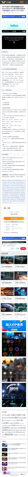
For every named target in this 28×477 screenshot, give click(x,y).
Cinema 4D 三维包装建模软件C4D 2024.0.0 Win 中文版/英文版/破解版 (17, 444)
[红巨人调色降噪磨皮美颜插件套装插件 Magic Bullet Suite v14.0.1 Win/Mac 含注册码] (7, 260)
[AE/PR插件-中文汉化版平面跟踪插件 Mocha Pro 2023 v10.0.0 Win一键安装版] (7, 291)
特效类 (17, 432)
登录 (22, 2)
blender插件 (13, 417)
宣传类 (13, 430)
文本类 (5, 432)
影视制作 (21, 430)
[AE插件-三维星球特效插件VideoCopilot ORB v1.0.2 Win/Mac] (7, 307)
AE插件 (9, 12)
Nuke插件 (9, 425)
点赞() (23, 248)
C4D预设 (16, 423)
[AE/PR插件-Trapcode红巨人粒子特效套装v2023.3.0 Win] (20, 307)
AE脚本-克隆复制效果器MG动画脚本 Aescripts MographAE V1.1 (17, 449)
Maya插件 (4, 425)
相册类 (21, 432)
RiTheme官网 (19, 176)
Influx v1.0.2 (20, 244)
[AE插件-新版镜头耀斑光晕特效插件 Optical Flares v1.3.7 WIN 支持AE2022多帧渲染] (7, 275)
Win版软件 (6, 428)
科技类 (23, 432)
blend (6, 418)
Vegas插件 (24, 425)
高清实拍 (4, 436)
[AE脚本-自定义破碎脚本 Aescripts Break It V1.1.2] (4, 454)
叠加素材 (23, 428)
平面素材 (17, 430)
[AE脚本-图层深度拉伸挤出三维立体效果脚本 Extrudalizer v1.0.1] (4, 464)
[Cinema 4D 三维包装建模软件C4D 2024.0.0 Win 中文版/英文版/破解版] (4, 445)
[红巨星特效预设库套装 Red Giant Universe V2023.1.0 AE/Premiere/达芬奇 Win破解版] (20, 291)
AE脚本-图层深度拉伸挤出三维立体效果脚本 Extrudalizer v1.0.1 (17, 463)
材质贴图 (9, 432)
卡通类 (18, 428)
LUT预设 (22, 423)
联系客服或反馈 (14, 232)
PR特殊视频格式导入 (11, 245)
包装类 (15, 428)
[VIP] (14, 16)
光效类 (12, 428)
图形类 (10, 430)
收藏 (18, 248)
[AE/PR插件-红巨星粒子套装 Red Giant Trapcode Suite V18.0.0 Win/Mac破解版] (20, 260)
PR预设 (17, 425)
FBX (20, 423)
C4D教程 (11, 423)
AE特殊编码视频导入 (13, 244)
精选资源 (9, 434)
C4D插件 (5, 423)
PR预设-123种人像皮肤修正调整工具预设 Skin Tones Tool (17, 468)
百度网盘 (15, 218)
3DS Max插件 (6, 415)
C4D (11, 420)
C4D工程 (19, 420)
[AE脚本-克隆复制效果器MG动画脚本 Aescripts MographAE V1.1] (4, 450)
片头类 (13, 432)
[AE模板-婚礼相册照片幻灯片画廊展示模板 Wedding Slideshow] (4, 459)
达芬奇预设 (20, 434)
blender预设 (7, 420)
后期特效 (5, 430)
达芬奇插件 (15, 435)
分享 (13, 248)
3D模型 (13, 415)
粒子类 (3, 435)
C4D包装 (13, 420)
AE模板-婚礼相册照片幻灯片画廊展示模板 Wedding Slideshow (17, 458)
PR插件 (12, 12)
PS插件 (20, 425)
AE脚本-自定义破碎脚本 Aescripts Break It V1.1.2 (17, 453)
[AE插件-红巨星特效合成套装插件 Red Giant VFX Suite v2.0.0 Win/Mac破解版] (20, 275)
